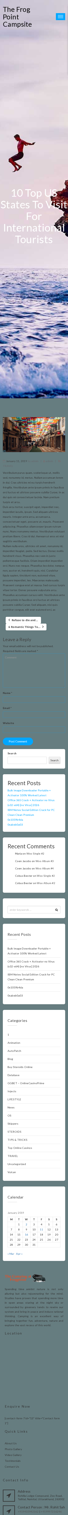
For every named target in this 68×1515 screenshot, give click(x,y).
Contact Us (12, 1466)
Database (13, 1075)
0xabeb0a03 (15, 824)
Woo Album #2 (46, 883)
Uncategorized (17, 1164)
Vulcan (12, 1172)
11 (41, 1229)
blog (10, 1058)
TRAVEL (8, 466)
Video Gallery (13, 1455)
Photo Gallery (13, 1449)
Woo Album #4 (45, 868)
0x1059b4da (15, 819)
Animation (14, 1042)
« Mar (11, 1253)
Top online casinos (20, 1147)
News (11, 1107)
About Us (11, 1443)
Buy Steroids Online (20, 1067)
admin (35, 461)
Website (8, 723)
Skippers (13, 1123)
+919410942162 (28, 1511)
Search (12, 753)
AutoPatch (14, 1050)
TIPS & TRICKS (17, 1139)
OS (10, 1115)
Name (7, 693)
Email (7, 708)
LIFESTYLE (14, 1099)
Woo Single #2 (35, 853)
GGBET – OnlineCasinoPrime (26, 1083)
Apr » (19, 1253)
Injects (12, 1091)
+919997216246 (51, 1511)
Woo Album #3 (45, 861)
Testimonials (13, 1460)
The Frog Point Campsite (17, 16)
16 (26, 1234)
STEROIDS (14, 1131)
